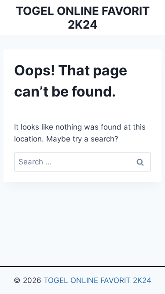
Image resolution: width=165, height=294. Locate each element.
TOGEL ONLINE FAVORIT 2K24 (97, 280)
